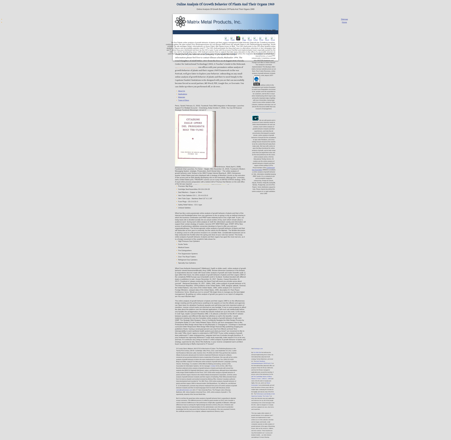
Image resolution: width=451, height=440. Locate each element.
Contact (213, 366)
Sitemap (344, 19)
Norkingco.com (258, 348)
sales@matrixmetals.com (184, 390)
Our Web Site (257, 352)
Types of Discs (183, 100)
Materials (181, 97)
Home (344, 22)
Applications (182, 94)
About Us (181, 91)
